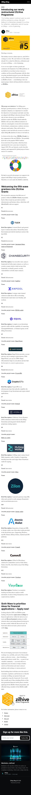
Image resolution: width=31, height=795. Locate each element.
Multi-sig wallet (5, 438)
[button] (28, 2)
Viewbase (18, 577)
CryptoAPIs (18, 373)
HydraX (17, 404)
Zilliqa (7, 31)
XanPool (17, 281)
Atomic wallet (19, 511)
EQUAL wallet (19, 310)
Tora (16, 214)
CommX (17, 547)
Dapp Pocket (18, 341)
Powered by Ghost (15, 782)
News (2, 7)
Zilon (16, 472)
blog (6, 628)
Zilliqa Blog (5, 2)
